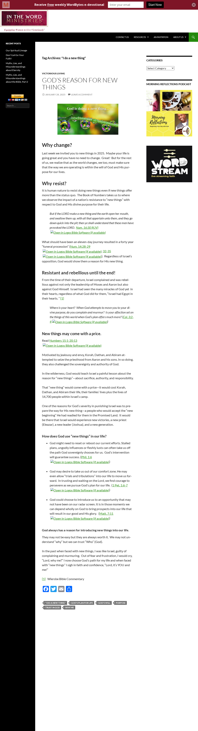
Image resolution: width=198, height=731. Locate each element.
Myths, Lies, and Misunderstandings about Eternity (15, 67)
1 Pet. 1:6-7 (120, 485)
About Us (178, 37)
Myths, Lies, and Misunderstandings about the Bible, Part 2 (17, 78)
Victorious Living (53, 73)
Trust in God (52, 607)
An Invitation (161, 37)
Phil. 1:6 (86, 457)
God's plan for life (82, 603)
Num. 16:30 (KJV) (87, 227)
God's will (104, 603)
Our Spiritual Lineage (16, 50)
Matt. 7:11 (106, 513)
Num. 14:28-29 (80, 246)
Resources (140, 37)
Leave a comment (81, 94)
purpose (120, 603)
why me (69, 607)
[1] (62, 298)
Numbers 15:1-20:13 (63, 340)
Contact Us (122, 37)
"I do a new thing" (55, 603)
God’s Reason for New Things (80, 83)
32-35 (107, 251)
